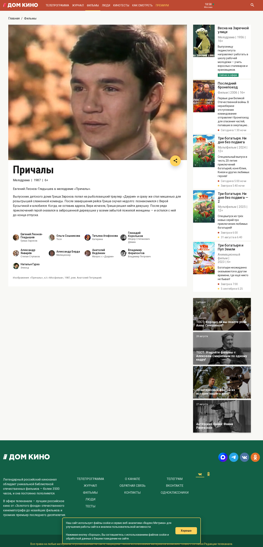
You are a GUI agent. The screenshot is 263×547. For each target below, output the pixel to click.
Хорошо (186, 530)
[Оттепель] (222, 382)
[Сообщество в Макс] (223, 457)
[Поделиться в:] (175, 160)
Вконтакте (174, 485)
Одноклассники (175, 492)
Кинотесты (121, 5)
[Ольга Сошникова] (52, 237)
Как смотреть (142, 5)
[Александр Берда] (52, 253)
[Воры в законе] (222, 314)
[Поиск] (252, 5)
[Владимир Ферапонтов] (123, 253)
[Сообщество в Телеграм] (233, 457)
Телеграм (175, 479)
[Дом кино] (20, 5)
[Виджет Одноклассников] (208, 474)
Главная (14, 18)
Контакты (132, 492)
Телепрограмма (57, 5)
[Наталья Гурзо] (16, 266)
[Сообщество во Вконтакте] (244, 457)
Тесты (90, 506)
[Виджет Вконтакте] (200, 474)
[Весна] (222, 416)
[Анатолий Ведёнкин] (88, 253)
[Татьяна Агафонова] (88, 237)
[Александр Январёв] (16, 253)
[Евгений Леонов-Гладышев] (16, 237)
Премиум (162, 5)
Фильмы (93, 5)
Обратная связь (133, 485)
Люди (106, 5)
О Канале (132, 479)
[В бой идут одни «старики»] (222, 348)
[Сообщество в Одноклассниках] (255, 457)
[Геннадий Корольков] (123, 237)
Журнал (78, 5)
